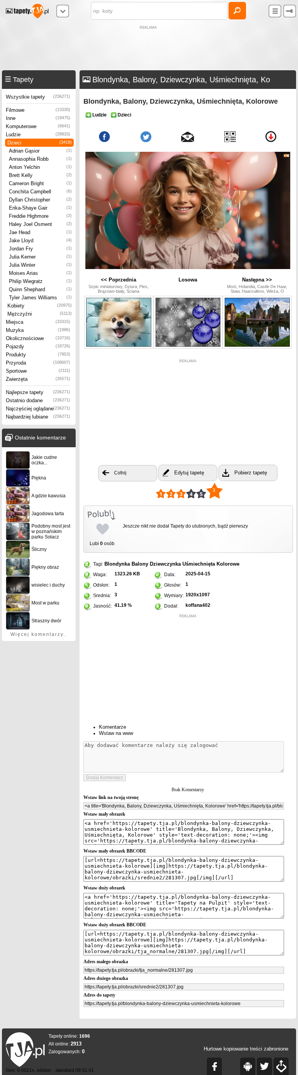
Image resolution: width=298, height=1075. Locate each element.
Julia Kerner (40, 257)
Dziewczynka (165, 564)
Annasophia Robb (40, 159)
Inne (38, 118)
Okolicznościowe (38, 338)
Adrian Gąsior (40, 151)
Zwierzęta (38, 379)
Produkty (38, 355)
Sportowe (38, 371)
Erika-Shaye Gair (40, 208)
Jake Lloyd (40, 240)
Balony (140, 564)
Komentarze (112, 727)
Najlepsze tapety (38, 392)
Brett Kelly (40, 175)
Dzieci (39, 143)
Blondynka (117, 564)
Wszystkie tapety (38, 97)
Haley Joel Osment (40, 224)
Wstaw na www (116, 733)
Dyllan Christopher (40, 200)
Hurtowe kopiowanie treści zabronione (246, 1049)
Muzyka (38, 330)
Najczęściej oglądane (38, 409)
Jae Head (40, 232)
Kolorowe (228, 564)
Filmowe (38, 110)
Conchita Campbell (40, 192)
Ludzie (38, 134)
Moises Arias (40, 273)
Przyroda (38, 363)
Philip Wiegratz (40, 281)
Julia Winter (40, 265)
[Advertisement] (149, 49)
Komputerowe (38, 126)
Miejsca (38, 322)
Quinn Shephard (40, 289)
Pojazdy (38, 346)
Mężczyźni (39, 314)
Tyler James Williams (40, 297)
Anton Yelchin (40, 167)
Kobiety (39, 306)
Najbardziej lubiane (38, 417)
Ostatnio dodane (38, 400)
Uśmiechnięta (198, 564)
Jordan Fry (40, 249)
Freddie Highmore (40, 216)
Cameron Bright (40, 183)
